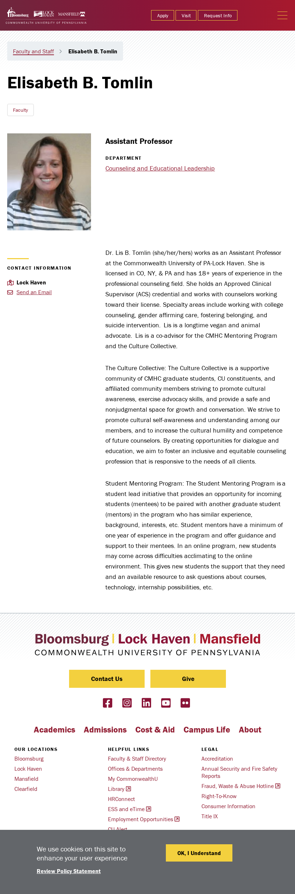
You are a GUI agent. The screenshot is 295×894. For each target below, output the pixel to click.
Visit (186, 15)
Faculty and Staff (33, 51)
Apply (162, 15)
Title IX (209, 816)
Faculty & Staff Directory (137, 758)
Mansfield (26, 778)
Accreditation (217, 758)
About (250, 729)
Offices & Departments (135, 768)
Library (116, 788)
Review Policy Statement (69, 871)
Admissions (105, 729)
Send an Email (34, 292)
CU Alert (117, 829)
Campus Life (206, 729)
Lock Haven (28, 768)
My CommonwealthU (133, 778)
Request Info (218, 15)
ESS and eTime (126, 809)
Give (188, 678)
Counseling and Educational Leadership (160, 168)
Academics (54, 729)
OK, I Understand (199, 853)
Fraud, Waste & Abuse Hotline (237, 785)
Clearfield (25, 788)
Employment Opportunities (140, 819)
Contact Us (107, 678)
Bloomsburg (29, 758)
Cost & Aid (155, 729)
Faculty (20, 110)
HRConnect (121, 798)
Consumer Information (228, 806)
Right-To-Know (219, 796)
